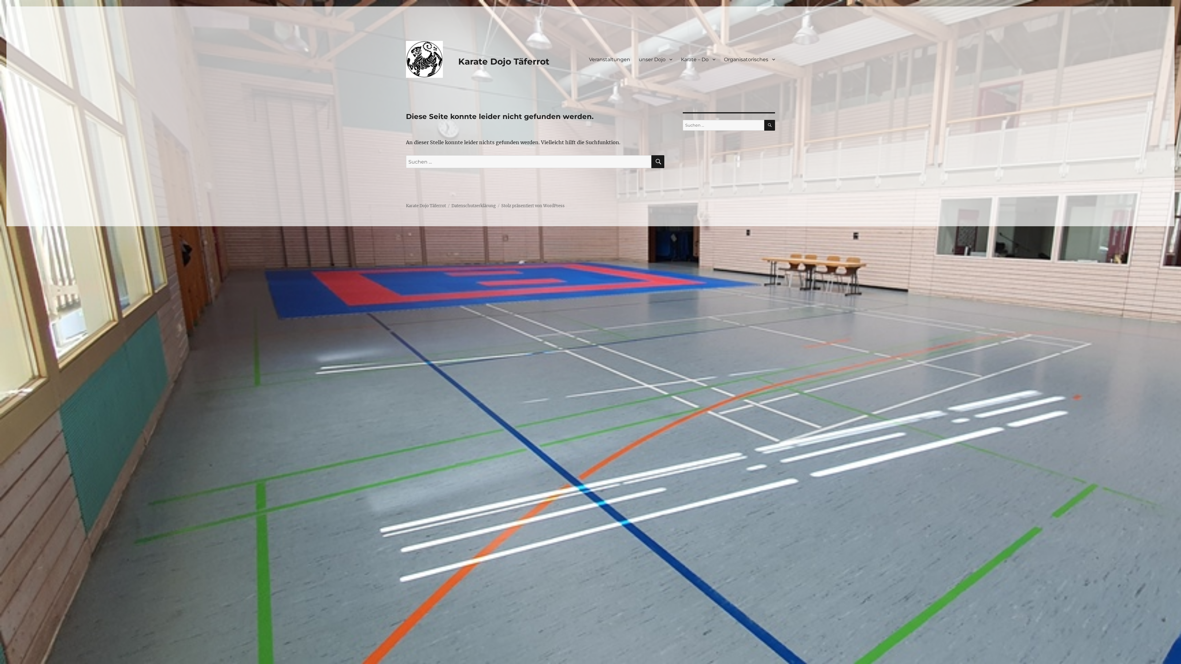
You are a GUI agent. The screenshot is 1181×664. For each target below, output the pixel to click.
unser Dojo (652, 59)
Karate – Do (695, 59)
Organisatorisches (746, 59)
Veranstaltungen (609, 59)
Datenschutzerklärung (473, 205)
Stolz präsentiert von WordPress (533, 205)
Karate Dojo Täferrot (503, 61)
